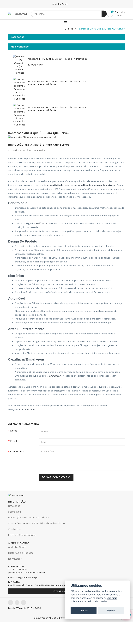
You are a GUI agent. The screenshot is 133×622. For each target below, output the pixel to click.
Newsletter (15, 558)
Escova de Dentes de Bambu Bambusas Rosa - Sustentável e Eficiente (57, 109)
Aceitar (84, 610)
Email (13, 441)
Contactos (14, 529)
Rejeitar (111, 610)
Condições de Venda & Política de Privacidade (36, 523)
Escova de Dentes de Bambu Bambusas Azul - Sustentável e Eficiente (57, 83)
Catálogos (14, 505)
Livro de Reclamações (22, 535)
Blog (70, 28)
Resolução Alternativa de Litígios (28, 517)
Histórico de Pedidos (21, 552)
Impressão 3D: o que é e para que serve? (101, 28)
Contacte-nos (26, 409)
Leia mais (112, 598)
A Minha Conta (60, 4)
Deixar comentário (56, 477)
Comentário (17, 451)
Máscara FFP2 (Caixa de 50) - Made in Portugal (57, 58)
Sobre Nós (14, 511)
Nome (13, 430)
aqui (93, 405)
